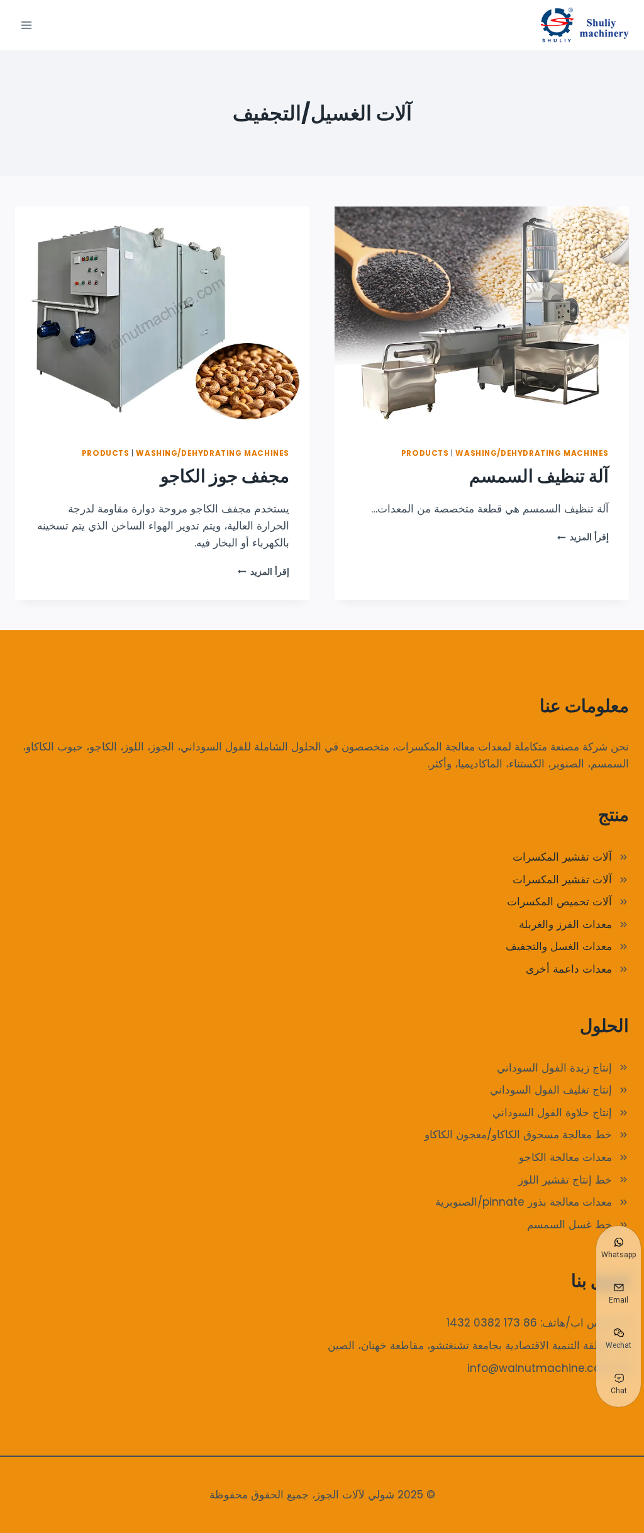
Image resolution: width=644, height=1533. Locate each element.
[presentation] (482, 316)
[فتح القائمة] (26, 25)
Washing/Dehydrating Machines (532, 453)
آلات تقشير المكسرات (562, 856)
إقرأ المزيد (583, 537)
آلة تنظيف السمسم (539, 476)
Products (425, 453)
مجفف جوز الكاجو (224, 476)
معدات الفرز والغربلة (565, 924)
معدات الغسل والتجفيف (559, 946)
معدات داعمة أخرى (569, 968)
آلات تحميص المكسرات (559, 901)
